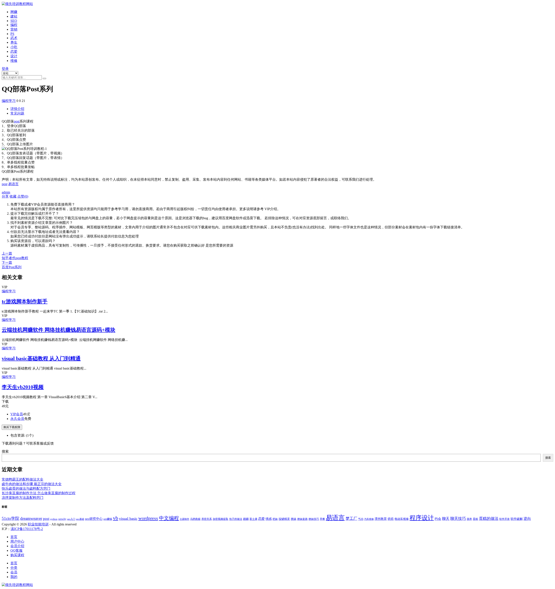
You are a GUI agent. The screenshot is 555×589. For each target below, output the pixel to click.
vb (115, 518)
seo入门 (71, 519)
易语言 (13, 184)
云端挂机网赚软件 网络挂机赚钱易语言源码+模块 (58, 330)
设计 (13, 56)
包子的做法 (235, 518)
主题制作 (184, 519)
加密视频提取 (220, 519)
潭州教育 (381, 518)
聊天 (445, 519)
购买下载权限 (11, 427)
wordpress (148, 518)
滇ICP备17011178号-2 (27, 529)
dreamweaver (31, 518)
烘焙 (391, 518)
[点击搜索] (44, 78)
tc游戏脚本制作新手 (24, 301)
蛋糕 (475, 518)
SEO (13, 21)
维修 (13, 60)
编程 (13, 25)
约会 (438, 518)
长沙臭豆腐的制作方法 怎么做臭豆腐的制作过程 (38, 493)
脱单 (469, 519)
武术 (13, 38)
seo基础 (80, 519)
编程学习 (9, 101)
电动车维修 (402, 518)
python (53, 519)
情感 (269, 518)
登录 (5, 68)
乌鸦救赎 (195, 518)
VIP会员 (16, 414)
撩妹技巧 (314, 518)
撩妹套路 (302, 519)
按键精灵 (284, 518)
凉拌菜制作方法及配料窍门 (22, 497)
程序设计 (422, 517)
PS (12, 34)
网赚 (13, 12)
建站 (13, 16)
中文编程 (169, 518)
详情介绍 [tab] (17, 109)
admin (6, 192)
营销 (13, 29)
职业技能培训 (38, 524)
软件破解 (517, 518)
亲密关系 (206, 518)
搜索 (5, 451)
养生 (13, 42)
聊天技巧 (458, 518)
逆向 (527, 519)
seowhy (62, 518)
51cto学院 (10, 518)
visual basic (128, 518)
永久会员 (17, 418)
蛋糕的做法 (488, 518)
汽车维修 (369, 519)
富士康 (253, 518)
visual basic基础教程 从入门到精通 (41, 358)
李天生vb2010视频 (23, 387)
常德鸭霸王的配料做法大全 (22, 479)
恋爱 (13, 51)
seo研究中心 (94, 518)
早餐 (322, 518)
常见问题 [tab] (17, 113)
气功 (360, 519)
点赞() (22, 196)
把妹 (275, 519)
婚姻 (246, 518)
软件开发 (504, 518)
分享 (5, 196)
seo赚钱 (107, 519)
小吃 (13, 47)
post (17, 121)
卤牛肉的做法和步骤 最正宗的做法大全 (32, 484)
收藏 (13, 196)
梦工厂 (351, 518)
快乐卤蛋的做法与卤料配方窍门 (26, 488)
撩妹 (293, 518)
